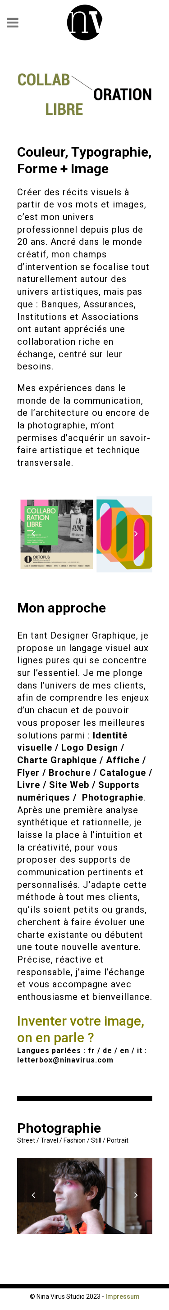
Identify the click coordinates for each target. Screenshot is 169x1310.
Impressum (122, 1296)
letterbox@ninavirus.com (65, 1060)
